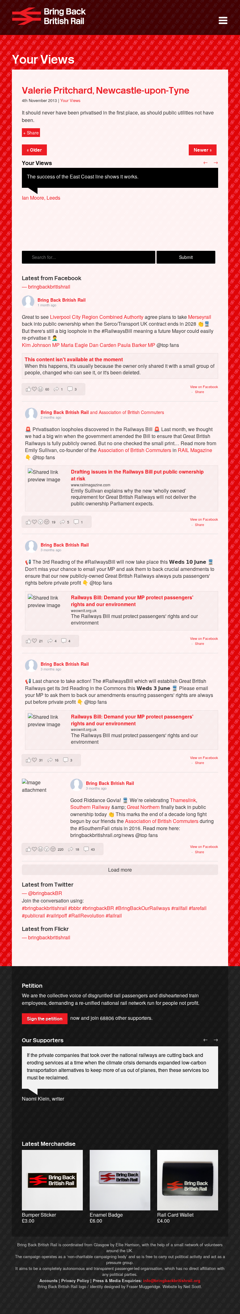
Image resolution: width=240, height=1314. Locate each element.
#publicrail (33, 915)
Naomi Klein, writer (43, 1098)
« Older (34, 150)
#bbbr (74, 908)
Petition (32, 986)
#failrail (114, 915)
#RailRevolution (86, 915)
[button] (53, 389)
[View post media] (40, 797)
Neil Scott (192, 1286)
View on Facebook (204, 386)
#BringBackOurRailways (142, 908)
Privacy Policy (75, 1280)
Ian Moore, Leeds (41, 197)
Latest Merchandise (49, 1144)
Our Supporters (42, 1040)
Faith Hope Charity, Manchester (57, 212)
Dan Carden (102, 344)
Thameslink (183, 800)
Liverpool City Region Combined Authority (96, 316)
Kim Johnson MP (41, 344)
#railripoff (56, 915)
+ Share (31, 132)
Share (199, 391)
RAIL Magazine (195, 450)
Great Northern (143, 806)
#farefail (198, 908)
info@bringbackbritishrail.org (171, 1280)
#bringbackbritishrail (44, 908)
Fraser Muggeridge (143, 1286)
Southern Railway (90, 806)
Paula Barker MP (136, 344)
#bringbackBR (98, 908)
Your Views (43, 59)
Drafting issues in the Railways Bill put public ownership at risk (137, 475)
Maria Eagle (74, 344)
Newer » (203, 150)
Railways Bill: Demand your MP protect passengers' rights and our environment (132, 601)
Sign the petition (44, 1018)
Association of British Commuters (134, 450)
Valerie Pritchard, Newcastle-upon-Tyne (105, 90)
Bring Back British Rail (49, 16)
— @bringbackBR (42, 893)
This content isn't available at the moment (74, 359)
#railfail (179, 908)
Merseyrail (199, 316)
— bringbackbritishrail (46, 286)
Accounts (48, 1280)
